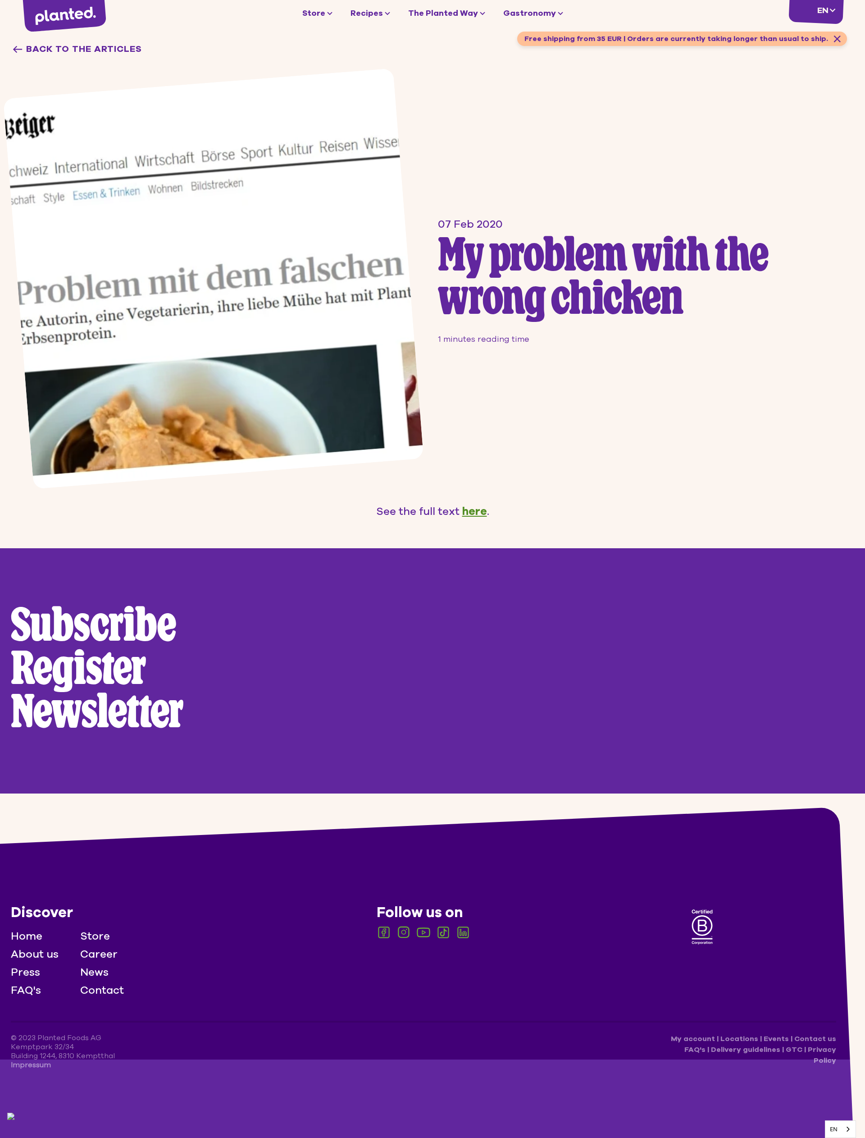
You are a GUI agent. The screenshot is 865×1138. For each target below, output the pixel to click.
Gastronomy (529, 13)
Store (313, 13)
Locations (740, 1039)
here (474, 511)
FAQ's (26, 990)
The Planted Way (443, 13)
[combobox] (840, 1129)
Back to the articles (84, 49)
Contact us (815, 1039)
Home (26, 936)
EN (834, 1129)
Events (777, 1039)
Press (25, 972)
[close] (837, 38)
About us (35, 954)
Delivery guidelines (746, 1050)
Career (99, 954)
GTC (795, 1050)
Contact (102, 990)
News (94, 972)
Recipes (367, 13)
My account (694, 1039)
